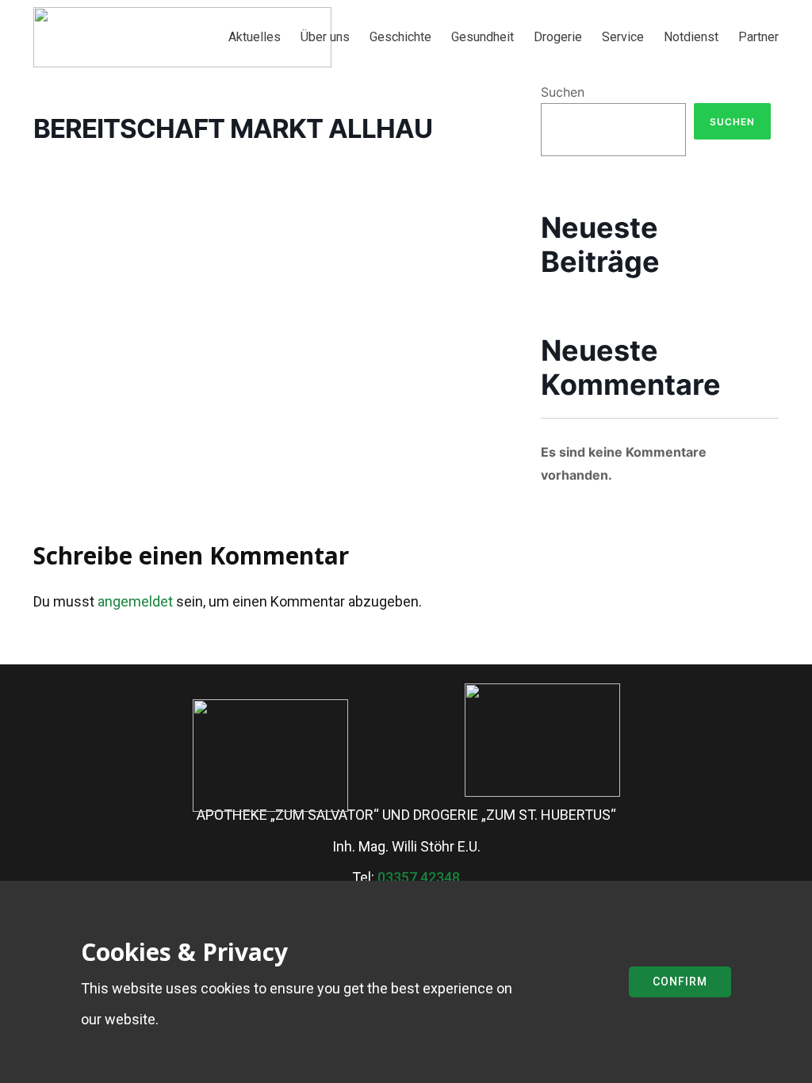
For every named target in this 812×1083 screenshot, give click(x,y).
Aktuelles (254, 36)
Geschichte (400, 36)
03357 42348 (418, 877)
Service (623, 36)
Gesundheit (482, 36)
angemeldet (135, 601)
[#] (542, 740)
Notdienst (691, 36)
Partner (758, 36)
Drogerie (558, 36)
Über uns (325, 36)
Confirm (680, 981)
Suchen (562, 92)
